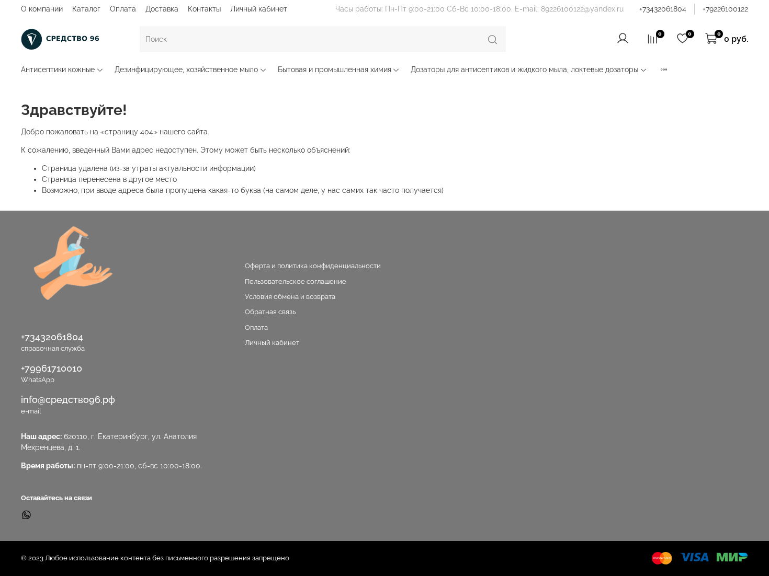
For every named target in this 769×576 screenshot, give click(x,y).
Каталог (86, 9)
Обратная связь (270, 312)
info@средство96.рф (68, 399)
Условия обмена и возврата (290, 297)
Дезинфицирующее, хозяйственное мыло (186, 69)
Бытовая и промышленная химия (334, 69)
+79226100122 (725, 9)
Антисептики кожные (58, 69)
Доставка (161, 9)
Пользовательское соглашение (295, 281)
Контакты (204, 9)
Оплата (123, 9)
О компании (42, 9)
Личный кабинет (258, 9)
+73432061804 (662, 9)
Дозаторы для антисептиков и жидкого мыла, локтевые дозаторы (524, 69)
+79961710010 (51, 368)
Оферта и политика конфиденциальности (313, 266)
